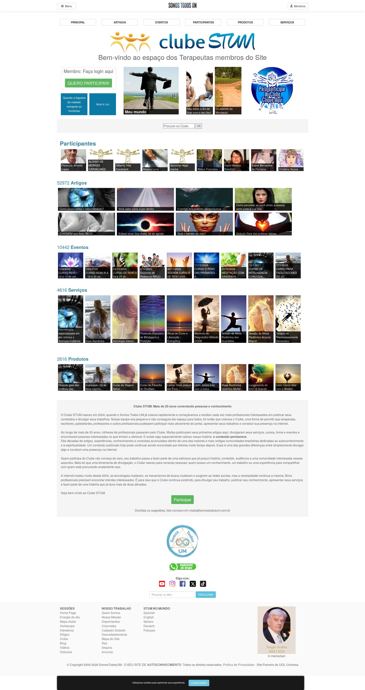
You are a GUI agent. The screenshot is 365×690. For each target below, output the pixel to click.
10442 (72, 247)
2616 (72, 358)
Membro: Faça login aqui (88, 71)
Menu (67, 6)
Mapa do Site (111, 639)
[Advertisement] (209, 625)
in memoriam (276, 656)
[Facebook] (182, 583)
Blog (63, 643)
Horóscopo (67, 626)
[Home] (182, 541)
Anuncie (107, 652)
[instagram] (172, 583)
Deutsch (149, 626)
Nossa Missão (111, 617)
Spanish (149, 613)
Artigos (64, 634)
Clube (64, 639)
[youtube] (162, 583)
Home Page (68, 613)
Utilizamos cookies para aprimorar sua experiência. (158, 682)
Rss (104, 643)
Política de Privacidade (238, 664)
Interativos (67, 630)
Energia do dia (70, 617)
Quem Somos (111, 613)
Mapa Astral (68, 621)
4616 (72, 289)
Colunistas (109, 626)
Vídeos (64, 647)
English (149, 617)
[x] (193, 583)
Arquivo (107, 647)
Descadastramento (114, 634)
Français (149, 630)
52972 (72, 182)
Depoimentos (111, 621)
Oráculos (66, 652)
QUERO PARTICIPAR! (88, 83)
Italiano (148, 621)
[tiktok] (203, 583)
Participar (182, 499)
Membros (299, 6)
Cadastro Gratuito (113, 630)
